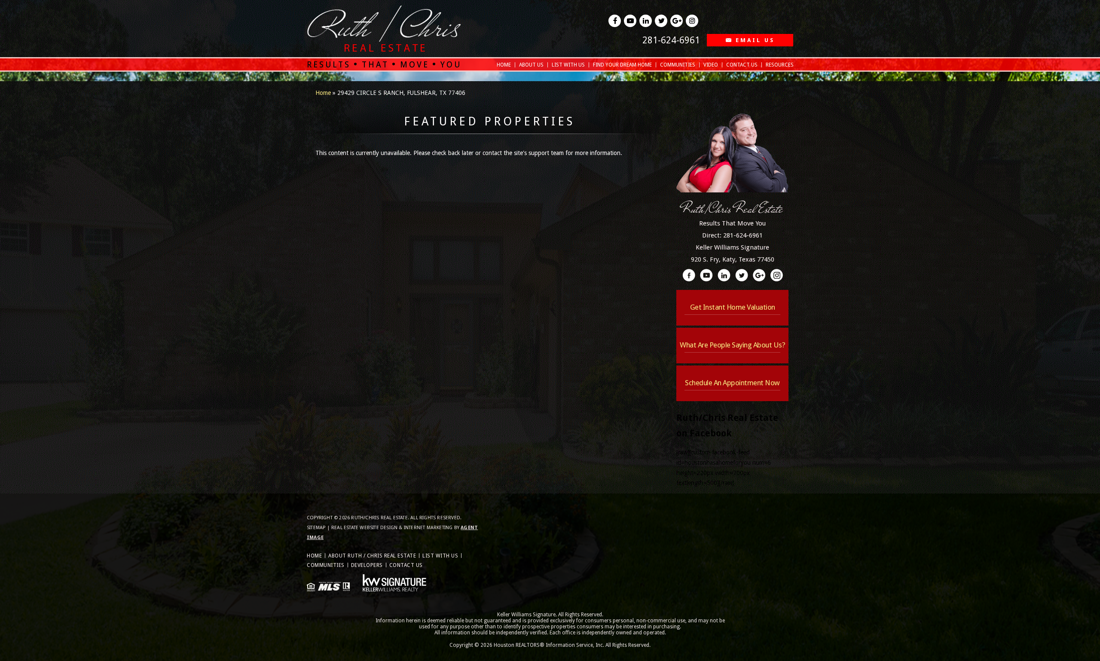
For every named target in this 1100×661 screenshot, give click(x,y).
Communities (677, 64)
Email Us (755, 40)
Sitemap (316, 527)
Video (710, 64)
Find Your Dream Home (622, 64)
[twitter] (661, 21)
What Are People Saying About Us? (732, 345)
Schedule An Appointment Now (732, 382)
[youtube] (630, 21)
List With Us (568, 64)
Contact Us (742, 64)
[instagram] (692, 21)
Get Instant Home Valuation (732, 307)
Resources (780, 64)
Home (504, 64)
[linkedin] (645, 21)
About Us (531, 64)
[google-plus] (676, 21)
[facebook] (614, 21)
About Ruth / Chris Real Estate (372, 555)
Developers (367, 565)
